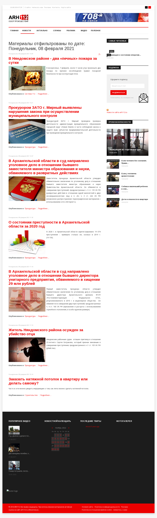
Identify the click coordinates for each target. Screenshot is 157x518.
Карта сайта (66, 7)
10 (61, 438)
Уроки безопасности (113, 160)
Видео (84, 30)
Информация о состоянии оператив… (124, 55)
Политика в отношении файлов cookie (97, 510)
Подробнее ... (43, 94)
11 (63, 438)
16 (58, 442)
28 (53, 449)
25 (63, 446)
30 (58, 449)
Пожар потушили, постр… (19, 471)
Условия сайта (87, 507)
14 (53, 442)
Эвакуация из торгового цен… (126, 149)
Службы (57, 30)
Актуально (42, 30)
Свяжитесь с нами (120, 510)
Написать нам (37, 7)
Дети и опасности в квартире (134, 199)
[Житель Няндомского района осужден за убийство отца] (27, 349)
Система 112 (30, 94)
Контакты (56, 7)
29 (55, 449)
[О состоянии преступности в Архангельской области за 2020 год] (27, 242)
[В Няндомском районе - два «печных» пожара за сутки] (27, 78)
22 (55, 446)
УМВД (112, 51)
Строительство (31, 395)
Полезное (95, 30)
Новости (26, 30)
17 (61, 442)
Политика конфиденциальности (107, 507)
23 (58, 446)
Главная (14, 30)
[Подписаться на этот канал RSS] (100, 54)
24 (61, 446)
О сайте (28, 7)
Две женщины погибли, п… (19, 453)
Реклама (47, 7)
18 (63, 442)
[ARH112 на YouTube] (111, 17)
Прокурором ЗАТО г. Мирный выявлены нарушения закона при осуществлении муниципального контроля (45, 111)
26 (66, 446)
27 (68, 446)
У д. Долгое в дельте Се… (19, 436)
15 (55, 442)
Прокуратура (30, 147)
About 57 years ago (92, 427)
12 (66, 438)
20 (68, 442)
